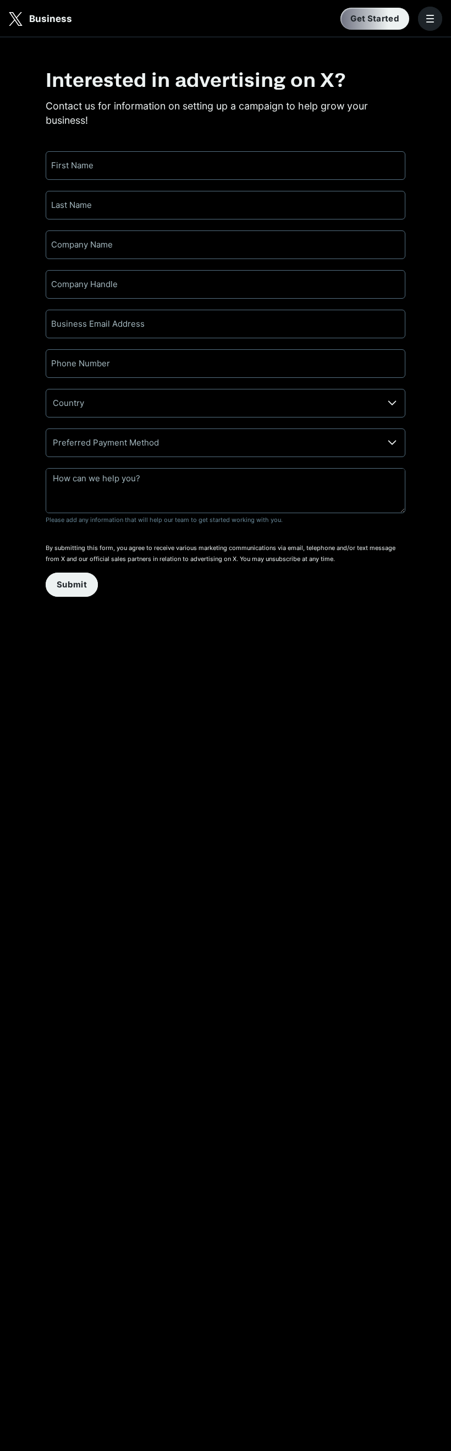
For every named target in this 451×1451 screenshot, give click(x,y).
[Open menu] (430, 19)
